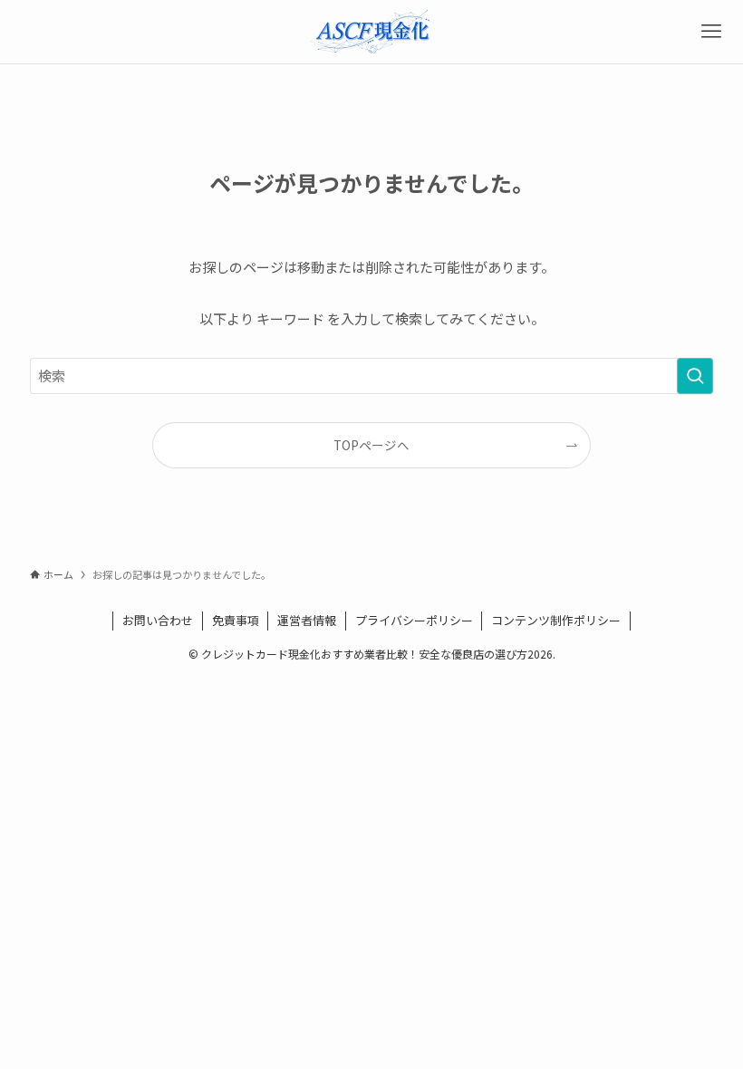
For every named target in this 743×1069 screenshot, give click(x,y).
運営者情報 (306, 620)
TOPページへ (371, 445)
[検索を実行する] (695, 376)
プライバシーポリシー (414, 620)
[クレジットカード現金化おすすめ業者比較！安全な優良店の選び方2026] (372, 31)
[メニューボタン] (711, 31)
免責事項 (235, 620)
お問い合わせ (157, 620)
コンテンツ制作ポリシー (556, 620)
